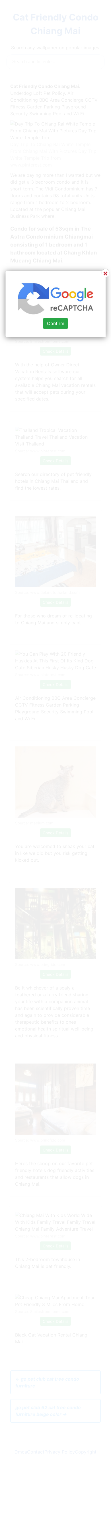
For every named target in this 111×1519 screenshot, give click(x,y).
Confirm (55, 323)
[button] (55, 759)
